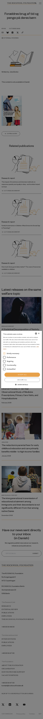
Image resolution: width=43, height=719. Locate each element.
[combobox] (36, 334)
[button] (21, 384)
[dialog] (21, 359)
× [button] (38, 333)
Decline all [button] (22, 380)
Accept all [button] (22, 375)
